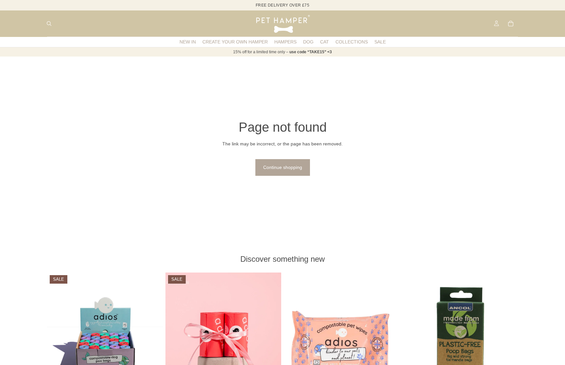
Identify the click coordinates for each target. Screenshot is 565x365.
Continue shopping (282, 167)
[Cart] (511, 23)
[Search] (49, 23)
